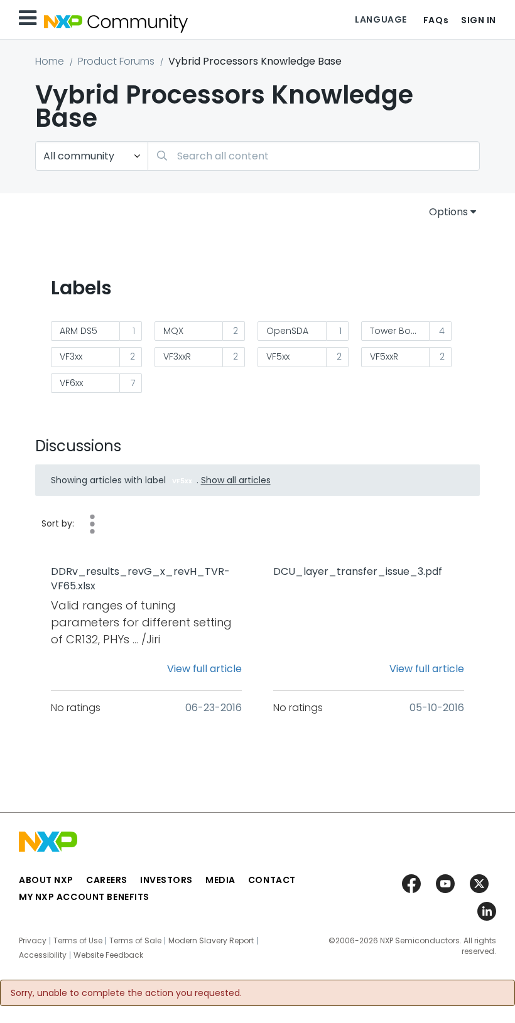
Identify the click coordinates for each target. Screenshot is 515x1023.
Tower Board (398, 330)
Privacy (32, 941)
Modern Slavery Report (211, 941)
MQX (173, 330)
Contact (272, 880)
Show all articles (236, 480)
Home (49, 61)
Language (380, 19)
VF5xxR (384, 356)
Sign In (478, 20)
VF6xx (71, 383)
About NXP (46, 880)
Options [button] (448, 212)
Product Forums (116, 61)
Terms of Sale (135, 941)
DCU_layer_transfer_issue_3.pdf (357, 572)
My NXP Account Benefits (84, 897)
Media (220, 880)
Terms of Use (77, 941)
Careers (106, 880)
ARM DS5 (78, 330)
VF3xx (71, 356)
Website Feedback (108, 955)
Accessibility (43, 955)
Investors (166, 880)
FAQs (435, 20)
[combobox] (314, 156)
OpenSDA (287, 330)
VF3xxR (177, 356)
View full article (204, 668)
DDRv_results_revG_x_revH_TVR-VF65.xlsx (140, 579)
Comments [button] (92, 524)
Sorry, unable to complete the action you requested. (126, 993)
